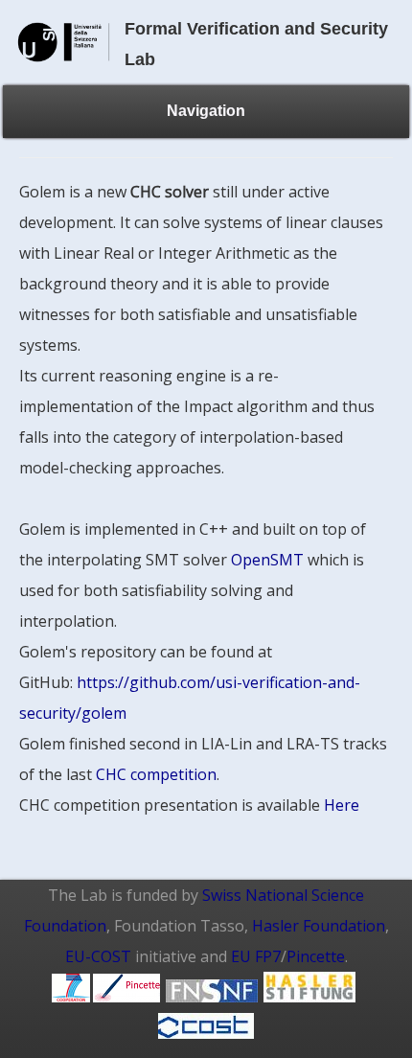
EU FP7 (256, 956)
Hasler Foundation (318, 925)
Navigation (206, 111)
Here (341, 805)
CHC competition (156, 774)
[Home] (64, 69)
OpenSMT (267, 559)
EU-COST (98, 956)
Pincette (315, 956)
